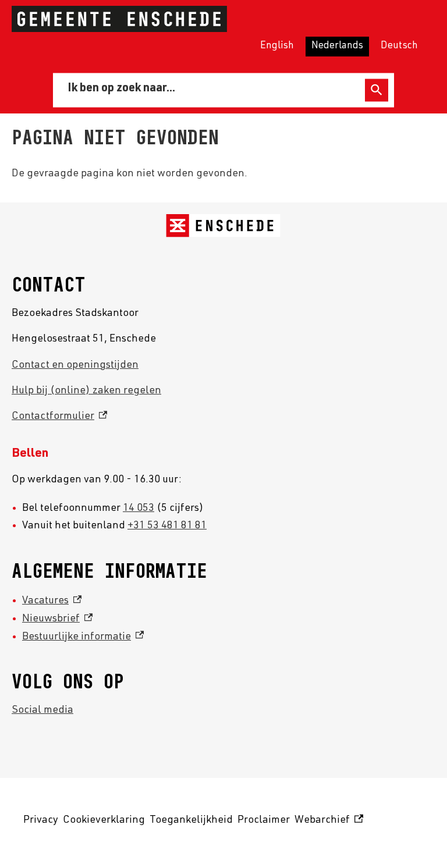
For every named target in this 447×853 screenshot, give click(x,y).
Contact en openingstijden (75, 365)
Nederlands (337, 46)
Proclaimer (263, 820)
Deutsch (399, 46)
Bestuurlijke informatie (83, 637)
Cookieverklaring (104, 820)
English (277, 46)
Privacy (40, 820)
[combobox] (211, 90)
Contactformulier (59, 416)
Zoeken (376, 90)
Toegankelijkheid (191, 820)
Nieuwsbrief (57, 619)
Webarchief (327, 822)
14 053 (138, 508)
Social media (42, 710)
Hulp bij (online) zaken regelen (86, 391)
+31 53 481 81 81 (167, 526)
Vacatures (51, 601)
